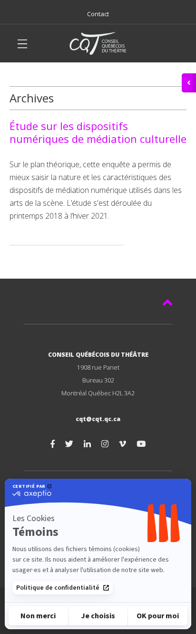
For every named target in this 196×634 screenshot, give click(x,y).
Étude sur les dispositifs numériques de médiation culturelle (98, 132)
